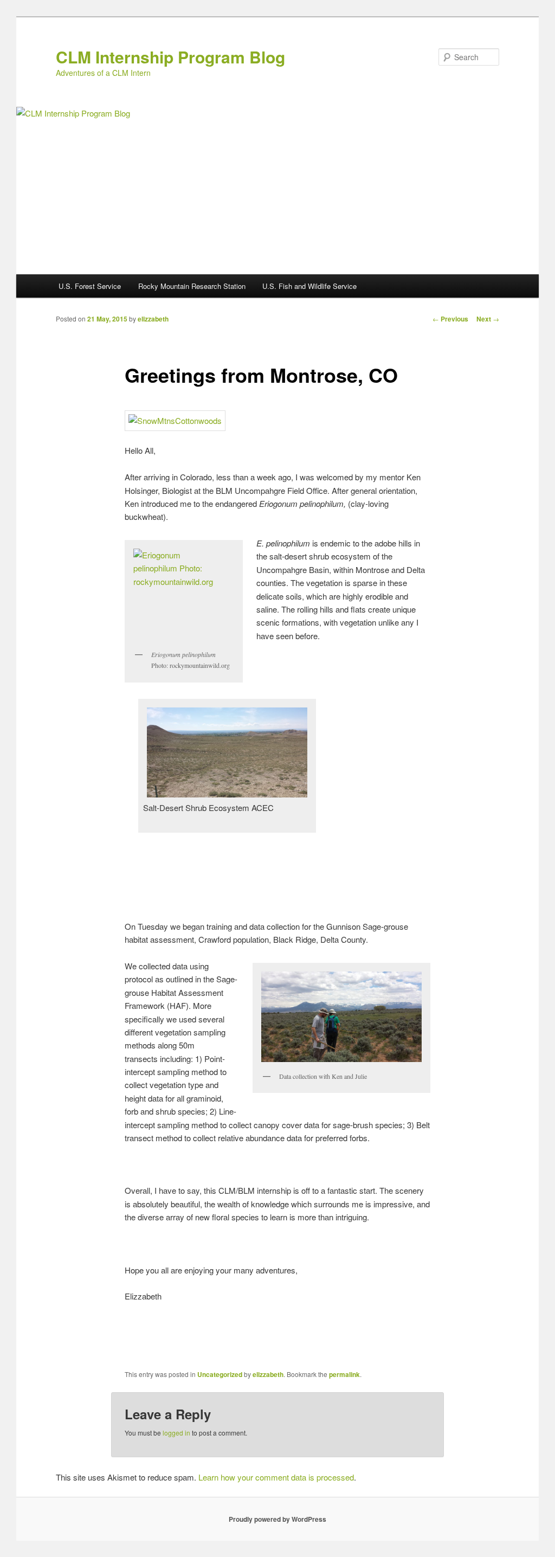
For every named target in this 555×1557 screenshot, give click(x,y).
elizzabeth (153, 319)
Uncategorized (219, 1374)
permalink (344, 1374)
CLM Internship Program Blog (170, 56)
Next (487, 319)
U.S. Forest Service (90, 286)
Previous (450, 319)
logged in (176, 1432)
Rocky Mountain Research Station (192, 286)
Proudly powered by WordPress (277, 1519)
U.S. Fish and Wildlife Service (309, 286)
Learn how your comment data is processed (276, 1477)
